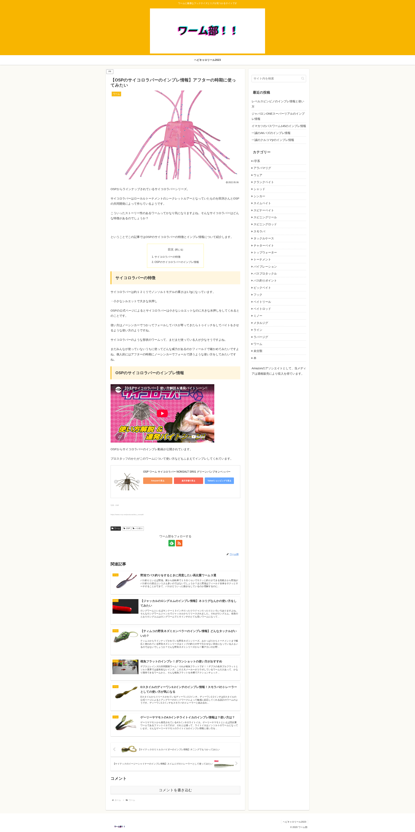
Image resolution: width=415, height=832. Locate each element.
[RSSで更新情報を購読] (179, 543)
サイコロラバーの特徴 (167, 256)
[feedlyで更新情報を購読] (171, 543)
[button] (303, 78)
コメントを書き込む (175, 790)
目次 (171, 249)
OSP (128, 528)
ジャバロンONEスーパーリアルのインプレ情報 (278, 116)
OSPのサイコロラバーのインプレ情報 (176, 261)
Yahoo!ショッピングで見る (219, 481)
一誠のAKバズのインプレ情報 (271, 133)
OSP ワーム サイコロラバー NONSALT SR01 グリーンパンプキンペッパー (187, 471)
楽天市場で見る (188, 481)
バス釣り (139, 528)
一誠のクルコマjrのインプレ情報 (273, 140)
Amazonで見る (158, 481)
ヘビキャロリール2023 (294, 821)
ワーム (117, 528)
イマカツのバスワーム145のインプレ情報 (279, 126)
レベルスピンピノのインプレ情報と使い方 (278, 104)
